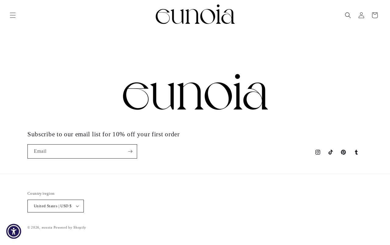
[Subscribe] (130, 151)
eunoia (47, 227)
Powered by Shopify (70, 227)
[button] (13, 15)
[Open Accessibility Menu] (13, 231)
